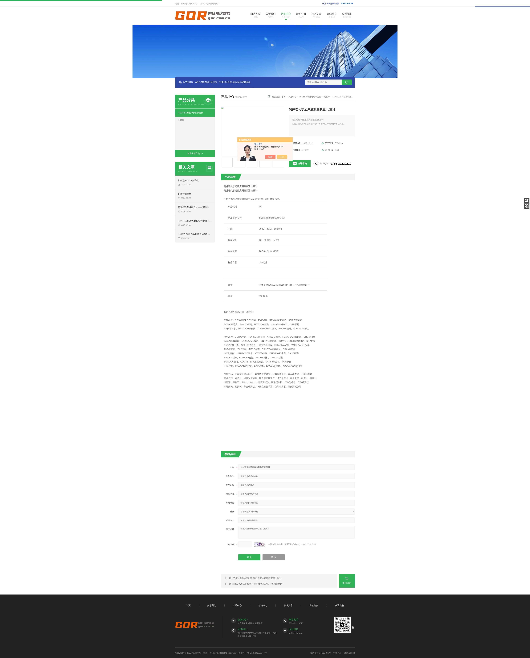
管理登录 (337, 653)
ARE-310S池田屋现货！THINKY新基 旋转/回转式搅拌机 (223, 82)
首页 (284, 97)
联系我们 (339, 605)
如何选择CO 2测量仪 (188, 180)
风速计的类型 (184, 194)
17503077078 (347, 3)
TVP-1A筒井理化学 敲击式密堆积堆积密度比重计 (257, 578)
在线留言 (313, 605)
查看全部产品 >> (195, 153)
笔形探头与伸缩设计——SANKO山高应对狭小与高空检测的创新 (209, 207)
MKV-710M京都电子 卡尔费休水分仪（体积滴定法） (259, 584)
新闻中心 (262, 605)
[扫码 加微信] (526, 206)
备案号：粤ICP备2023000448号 (253, 653)
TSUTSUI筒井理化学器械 (190, 113)
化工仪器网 (326, 653)
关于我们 (211, 605)
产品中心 (292, 97)
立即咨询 (302, 163)
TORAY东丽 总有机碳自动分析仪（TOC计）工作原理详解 (206, 234)
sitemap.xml (349, 653)
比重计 (181, 120)
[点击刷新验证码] (259, 544)
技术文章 (288, 605)
